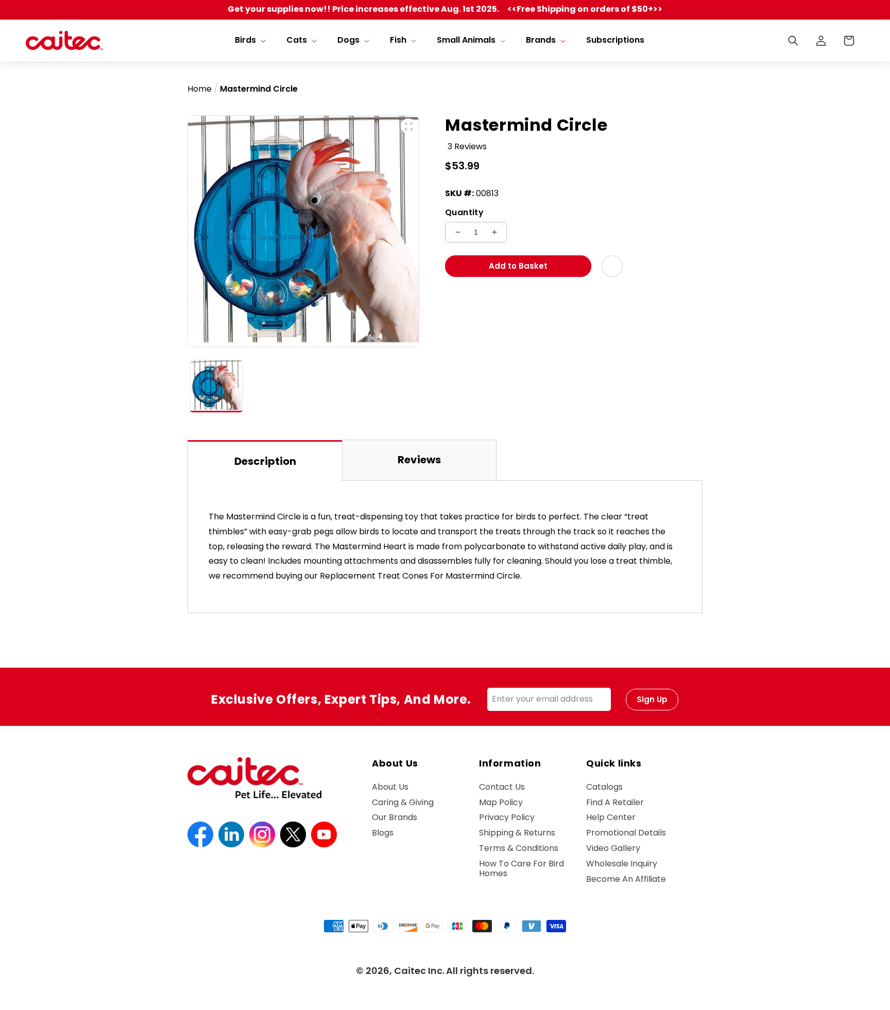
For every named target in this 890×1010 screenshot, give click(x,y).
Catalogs (604, 787)
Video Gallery (613, 848)
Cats (296, 40)
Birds (245, 40)
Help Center (611, 817)
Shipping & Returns (517, 833)
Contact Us (502, 787)
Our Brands (394, 817)
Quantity (464, 212)
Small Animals (466, 40)
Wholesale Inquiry (621, 863)
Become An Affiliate (626, 879)
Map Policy (501, 802)
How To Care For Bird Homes (521, 868)
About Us (390, 787)
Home (199, 89)
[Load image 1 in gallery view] (216, 386)
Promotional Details (626, 833)
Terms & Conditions (518, 848)
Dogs (348, 40)
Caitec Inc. (419, 970)
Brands (541, 40)
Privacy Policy (507, 817)
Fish (398, 40)
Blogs (382, 833)
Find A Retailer (615, 802)
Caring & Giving (403, 802)
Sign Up (652, 699)
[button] (249, 40)
